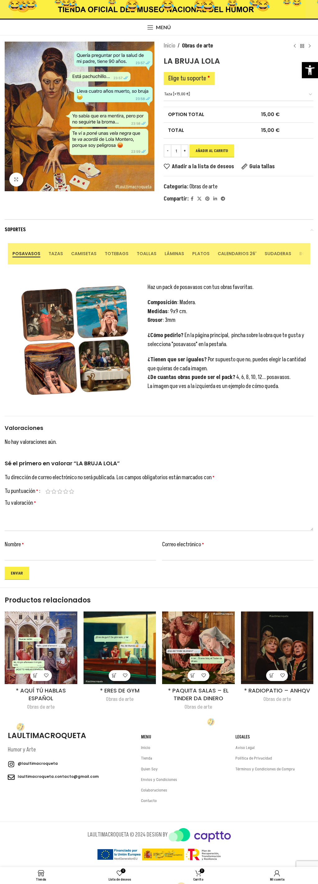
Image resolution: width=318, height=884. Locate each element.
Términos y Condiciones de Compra (265, 769)
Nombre (14, 544)
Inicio (169, 46)
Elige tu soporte (189, 78)
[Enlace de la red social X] (199, 199)
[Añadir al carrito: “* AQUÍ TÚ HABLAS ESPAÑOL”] (35, 675)
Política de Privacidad (253, 758)
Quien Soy (149, 769)
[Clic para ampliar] (16, 180)
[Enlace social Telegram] (223, 199)
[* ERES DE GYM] (120, 647)
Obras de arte (197, 46)
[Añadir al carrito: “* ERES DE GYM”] (114, 675)
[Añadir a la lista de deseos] (46, 675)
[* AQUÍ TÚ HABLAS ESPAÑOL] (41, 647)
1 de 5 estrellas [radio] (48, 491)
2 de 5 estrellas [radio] (54, 491)
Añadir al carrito (212, 151)
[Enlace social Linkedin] (215, 199)
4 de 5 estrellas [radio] (66, 491)
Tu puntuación (21, 491)
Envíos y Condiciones (159, 780)
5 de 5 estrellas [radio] (72, 491)
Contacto (149, 801)
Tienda (146, 758)
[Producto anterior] (294, 46)
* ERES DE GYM (119, 690)
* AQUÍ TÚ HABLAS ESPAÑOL (41, 694)
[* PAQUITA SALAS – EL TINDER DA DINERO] (198, 647)
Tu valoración (20, 503)
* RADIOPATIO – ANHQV (277, 690)
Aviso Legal (245, 748)
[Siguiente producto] (309, 46)
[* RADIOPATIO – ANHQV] (277, 647)
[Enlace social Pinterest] (207, 199)
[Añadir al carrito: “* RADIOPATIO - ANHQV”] (271, 675)
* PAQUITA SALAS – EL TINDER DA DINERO (198, 694)
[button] (310, 70)
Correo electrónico (183, 544)
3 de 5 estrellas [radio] (60, 491)
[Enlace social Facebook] (192, 199)
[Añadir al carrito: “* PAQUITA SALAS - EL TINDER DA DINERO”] (193, 675)
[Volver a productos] (302, 46)
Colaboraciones (154, 790)
